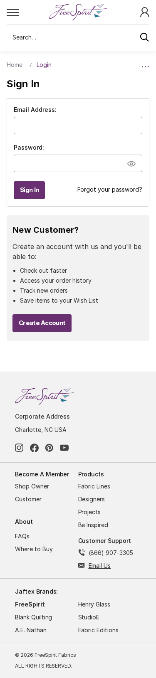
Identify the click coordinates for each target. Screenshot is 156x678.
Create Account (42, 323)
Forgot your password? (109, 189)
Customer (28, 499)
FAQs (22, 536)
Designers (91, 499)
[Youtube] (64, 448)
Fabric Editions (98, 630)
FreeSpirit (30, 604)
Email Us (100, 565)
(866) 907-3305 (111, 552)
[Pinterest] (49, 448)
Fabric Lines (94, 486)
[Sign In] (144, 11)
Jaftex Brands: (36, 591)
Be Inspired (93, 524)
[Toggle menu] (28, 12)
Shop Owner (32, 486)
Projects (89, 511)
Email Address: (35, 109)
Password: (29, 147)
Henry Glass (94, 604)
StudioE (89, 617)
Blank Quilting (33, 617)
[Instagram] (19, 448)
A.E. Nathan (31, 630)
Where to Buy (34, 548)
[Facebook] (34, 448)
